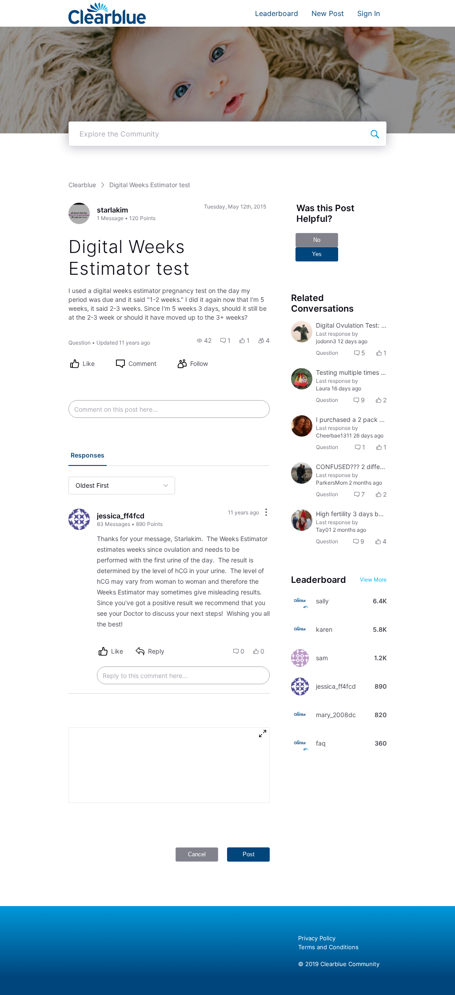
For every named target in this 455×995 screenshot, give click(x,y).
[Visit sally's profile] (300, 601)
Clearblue (82, 185)
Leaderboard (276, 13)
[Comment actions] (266, 513)
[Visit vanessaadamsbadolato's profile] (301, 520)
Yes (317, 254)
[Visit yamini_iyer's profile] (301, 473)
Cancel (197, 854)
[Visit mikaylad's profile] (301, 331)
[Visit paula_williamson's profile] (301, 426)
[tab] (87, 456)
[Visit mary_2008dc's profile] (300, 715)
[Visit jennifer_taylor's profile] (301, 378)
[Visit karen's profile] (300, 629)
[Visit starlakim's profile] (79, 213)
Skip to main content (37, 6)
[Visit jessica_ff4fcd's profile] (79, 519)
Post (249, 854)
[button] (204, 340)
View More (373, 579)
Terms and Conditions (328, 947)
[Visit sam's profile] (300, 658)
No (316, 240)
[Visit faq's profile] (300, 743)
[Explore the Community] (374, 134)
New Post (327, 13)
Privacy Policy (316, 938)
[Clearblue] (107, 13)
